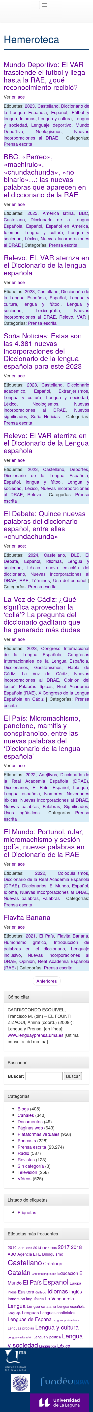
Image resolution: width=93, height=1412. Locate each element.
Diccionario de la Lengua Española (46, 108)
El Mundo (59, 885)
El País (40, 787)
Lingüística (47, 1346)
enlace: (18, 545)
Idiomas (27, 118)
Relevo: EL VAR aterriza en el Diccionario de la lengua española (46, 265)
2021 (31, 935)
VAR (81, 316)
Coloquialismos (73, 873)
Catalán (19, 1272)
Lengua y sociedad (67, 397)
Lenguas (30, 1312)
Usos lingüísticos (22, 812)
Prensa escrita (18, 144)
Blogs (23, 1108)
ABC (12, 1254)
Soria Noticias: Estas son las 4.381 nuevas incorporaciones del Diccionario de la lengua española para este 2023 (43, 350)
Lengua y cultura (55, 118)
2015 (45, 1247)
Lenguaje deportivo (51, 125)
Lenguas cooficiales (57, 1312)
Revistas (26, 1159)
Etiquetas (27, 1212)
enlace (18, 96)
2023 (30, 105)
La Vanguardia (59, 1298)
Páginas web (30, 1127)
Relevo (66, 316)
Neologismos (49, 131)
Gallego (40, 1292)
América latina (58, 213)
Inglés (75, 1291)
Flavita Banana (27, 917)
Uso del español (69, 580)
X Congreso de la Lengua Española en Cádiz (46, 695)
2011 (21, 1248)
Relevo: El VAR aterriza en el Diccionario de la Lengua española (46, 442)
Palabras (51, 806)
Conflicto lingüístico (44, 1274)
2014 (37, 1247)
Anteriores (46, 981)
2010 (12, 1247)
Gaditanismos (48, 667)
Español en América (67, 226)
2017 (64, 1246)
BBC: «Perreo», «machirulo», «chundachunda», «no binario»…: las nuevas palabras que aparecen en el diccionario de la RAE (45, 175)
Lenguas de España (30, 1319)
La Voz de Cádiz (44, 673)
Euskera (26, 1292)
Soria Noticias (45, 416)
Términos (40, 580)
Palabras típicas (35, 686)
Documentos (30, 1121)
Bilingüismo (52, 1254)
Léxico (31, 238)
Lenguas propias (21, 1328)
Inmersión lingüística (26, 1298)
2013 (29, 1248)
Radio (23, 1153)
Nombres (53, 793)
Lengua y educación (20, 1337)
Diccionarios (16, 667)
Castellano (48, 105)
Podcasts (27, 1140)
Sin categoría (31, 1166)
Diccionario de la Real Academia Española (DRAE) (46, 777)
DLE (75, 555)
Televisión (27, 1172)
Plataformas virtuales (39, 1134)
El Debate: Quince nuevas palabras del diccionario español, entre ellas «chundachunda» (45, 524)
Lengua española (22, 793)
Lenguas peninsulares (66, 1320)
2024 (33, 555)
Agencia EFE (29, 1254)
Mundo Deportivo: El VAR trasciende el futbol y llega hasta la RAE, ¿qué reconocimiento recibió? (44, 75)
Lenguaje (14, 1313)
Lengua (80, 787)
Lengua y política (47, 1336)
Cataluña (52, 1263)
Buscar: (16, 1076)
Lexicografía (48, 310)
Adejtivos (48, 774)
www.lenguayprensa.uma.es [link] (35, 1035)
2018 (76, 1246)
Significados (76, 806)
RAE (24, 580)
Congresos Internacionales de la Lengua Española (46, 657)
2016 (54, 1248)
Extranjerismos (73, 391)
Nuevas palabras (21, 806)
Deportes (79, 469)
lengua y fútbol (42, 304)
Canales (26, 1115)
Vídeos (24, 1178)
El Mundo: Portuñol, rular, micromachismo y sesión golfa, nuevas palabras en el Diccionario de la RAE (44, 842)
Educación (67, 1273)
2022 (30, 774)
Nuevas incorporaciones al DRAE (46, 134)
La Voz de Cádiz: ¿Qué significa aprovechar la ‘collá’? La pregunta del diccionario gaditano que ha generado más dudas (42, 614)
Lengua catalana (41, 1306)
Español (59, 112)
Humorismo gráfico (25, 942)
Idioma (10, 892)
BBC (83, 213)
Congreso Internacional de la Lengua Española (46, 651)
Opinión (27, 961)
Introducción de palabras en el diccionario (46, 945)
